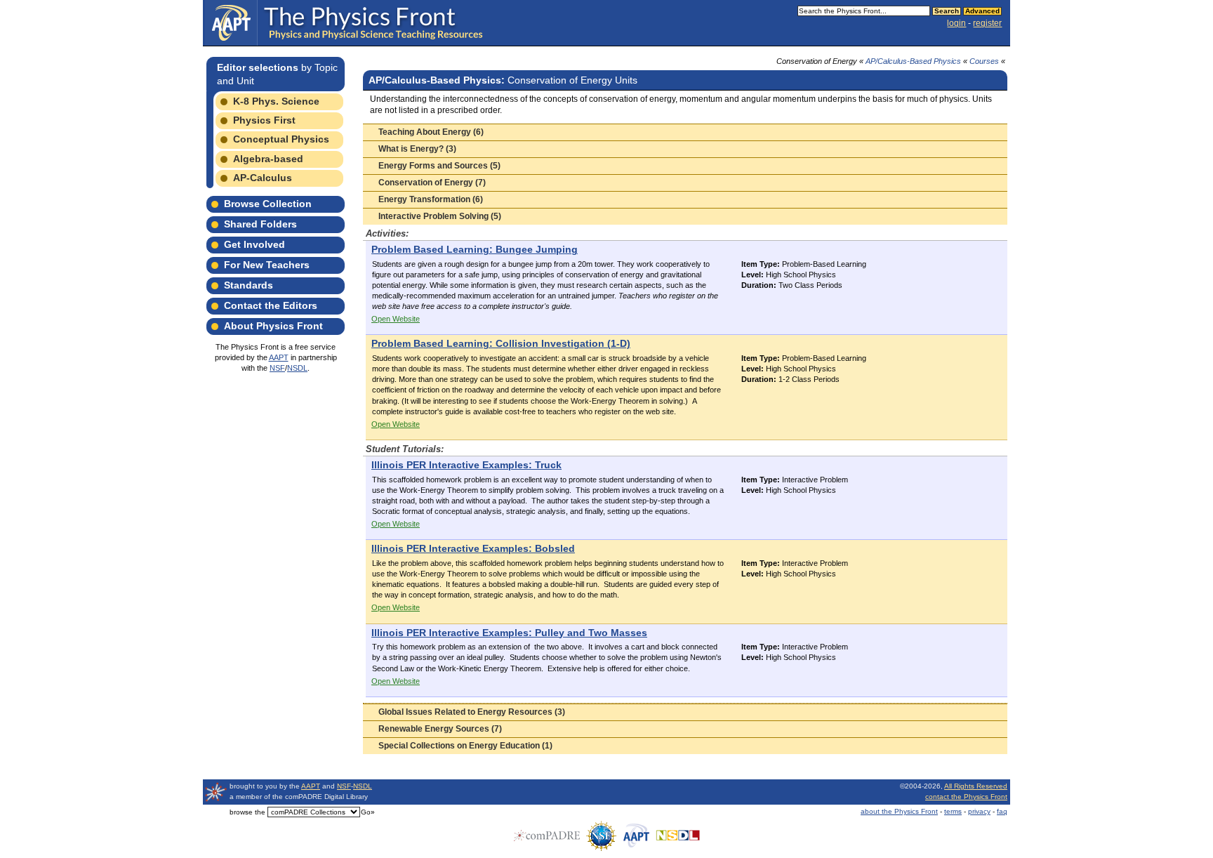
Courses (984, 61)
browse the (247, 812)
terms (953, 811)
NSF (277, 368)
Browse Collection (268, 203)
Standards (248, 285)
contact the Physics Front (966, 796)
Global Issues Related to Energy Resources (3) (471, 712)
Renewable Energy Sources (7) (440, 729)
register (987, 23)
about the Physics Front (899, 811)
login (956, 23)
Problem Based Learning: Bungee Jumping (474, 249)
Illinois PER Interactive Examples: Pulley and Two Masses (509, 633)
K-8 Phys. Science (276, 101)
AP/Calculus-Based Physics (913, 61)
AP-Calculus (262, 177)
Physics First (264, 120)
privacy (979, 811)
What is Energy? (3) (417, 149)
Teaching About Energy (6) (431, 132)
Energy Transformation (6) (430, 199)
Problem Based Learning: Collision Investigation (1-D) (500, 343)
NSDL (297, 368)
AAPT (279, 357)
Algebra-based (268, 158)
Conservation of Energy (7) (432, 182)
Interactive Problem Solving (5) (439, 216)
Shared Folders (260, 224)
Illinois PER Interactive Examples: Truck (466, 465)
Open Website (395, 319)
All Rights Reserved (975, 786)
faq (1002, 811)
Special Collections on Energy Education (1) (465, 745)
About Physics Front (273, 325)
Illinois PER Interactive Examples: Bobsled (473, 548)
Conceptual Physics (281, 139)
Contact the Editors (270, 305)
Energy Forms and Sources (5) (439, 165)
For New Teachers (267, 264)
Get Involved (254, 244)
